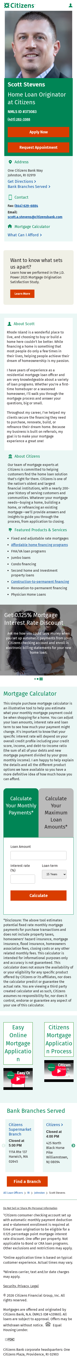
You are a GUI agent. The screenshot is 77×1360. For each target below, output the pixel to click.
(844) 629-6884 (26, 206)
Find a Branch (27, 1181)
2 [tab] (37, 679)
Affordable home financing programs (39, 545)
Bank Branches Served (27, 187)
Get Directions (20, 181)
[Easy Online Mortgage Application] (18, 1079)
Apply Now (39, 132)
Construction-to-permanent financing (40, 582)
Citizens (53, 1125)
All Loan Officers (13, 1192)
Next (73, 1146)
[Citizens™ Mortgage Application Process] (59, 1071)
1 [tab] (35, 679)
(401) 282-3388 (19, 119)
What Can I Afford (23, 235)
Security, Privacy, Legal (21, 1286)
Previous (3, 1146)
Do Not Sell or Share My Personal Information (30, 1208)
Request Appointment (38, 147)
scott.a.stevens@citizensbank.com (35, 217)
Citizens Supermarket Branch (20, 1130)
